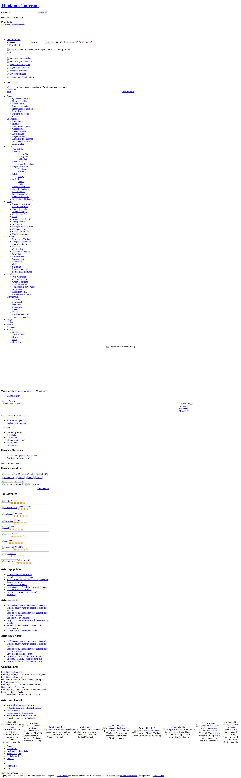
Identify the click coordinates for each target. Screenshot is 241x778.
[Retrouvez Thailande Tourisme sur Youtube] (57, 729)
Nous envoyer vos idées (20, 58)
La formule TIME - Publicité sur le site (24, 656)
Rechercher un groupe (16, 423)
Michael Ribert (158, 776)
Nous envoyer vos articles (21, 61)
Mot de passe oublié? (69, 42)
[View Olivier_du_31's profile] (9, 561)
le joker (29, 458)
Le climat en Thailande (17, 584)
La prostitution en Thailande (19, 574)
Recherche (6, 12)
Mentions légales (14, 753)
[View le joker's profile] (6, 501)
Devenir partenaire (18, 74)
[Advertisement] (120, 368)
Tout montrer (43, 488)
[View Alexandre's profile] (7, 521)
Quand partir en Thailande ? (19, 589)
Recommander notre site (20, 71)
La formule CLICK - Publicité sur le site (24, 659)
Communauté (20, 391)
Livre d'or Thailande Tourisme (20, 654)
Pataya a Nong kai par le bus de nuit (22, 455)
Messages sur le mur (16, 440)
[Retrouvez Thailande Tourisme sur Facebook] (11, 727)
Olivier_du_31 (23, 560)
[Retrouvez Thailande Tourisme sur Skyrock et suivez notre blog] (147, 731)
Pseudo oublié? (85, 42)
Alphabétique (13, 435)
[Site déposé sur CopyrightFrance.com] (12, 773)
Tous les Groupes (14, 420)
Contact (10, 758)
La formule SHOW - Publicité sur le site (24, 661)
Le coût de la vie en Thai (12, 672)
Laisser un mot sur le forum (22, 77)
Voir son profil (15, 404)
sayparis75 (18, 547)
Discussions (12, 437)
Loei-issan (17, 513)
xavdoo (14, 533)
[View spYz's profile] (5, 541)
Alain (11, 527)
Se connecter (52, 42)
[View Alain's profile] (5, 527)
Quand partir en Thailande (12, 687)
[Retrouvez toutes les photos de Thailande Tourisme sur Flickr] (32, 728)
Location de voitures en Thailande (22, 630)
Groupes (31, 391)
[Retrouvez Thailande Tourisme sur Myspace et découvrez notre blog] (116, 728)
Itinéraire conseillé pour (11, 682)
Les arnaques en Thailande (18, 618)
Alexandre (18, 520)
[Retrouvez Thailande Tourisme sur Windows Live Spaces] (209, 728)
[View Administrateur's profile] (9, 507)
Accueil (10, 746)
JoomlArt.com (62, 776)
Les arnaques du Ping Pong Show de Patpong (27, 587)
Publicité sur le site (15, 756)
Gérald (13, 553)
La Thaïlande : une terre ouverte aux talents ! (26, 605)
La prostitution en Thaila (12, 692)
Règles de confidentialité (17, 751)
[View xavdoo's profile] (6, 534)
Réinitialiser (12, 766)
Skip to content (13, 396)
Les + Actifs (12, 445)
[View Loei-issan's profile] (7, 514)
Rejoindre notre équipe (20, 64)
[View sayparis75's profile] (7, 547)
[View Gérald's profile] (5, 554)
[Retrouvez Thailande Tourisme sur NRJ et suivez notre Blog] (231, 727)
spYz (11, 540)
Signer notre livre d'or (19, 67)
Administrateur (23, 506)
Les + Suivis (12, 442)
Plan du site (12, 748)
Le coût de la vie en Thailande (20, 577)
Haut (9, 768)
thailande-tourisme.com (128, 776)
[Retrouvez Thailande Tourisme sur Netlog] (175, 729)
